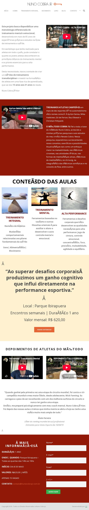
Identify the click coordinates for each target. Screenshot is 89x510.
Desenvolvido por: (78, 506)
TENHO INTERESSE (44, 330)
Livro (56, 11)
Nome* (49, 442)
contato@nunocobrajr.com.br (26, 483)
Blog (64, 11)
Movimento (46, 11)
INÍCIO (6, 11)
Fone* (49, 467)
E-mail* (49, 455)
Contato (73, 11)
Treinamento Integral (29, 11)
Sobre (15, 11)
